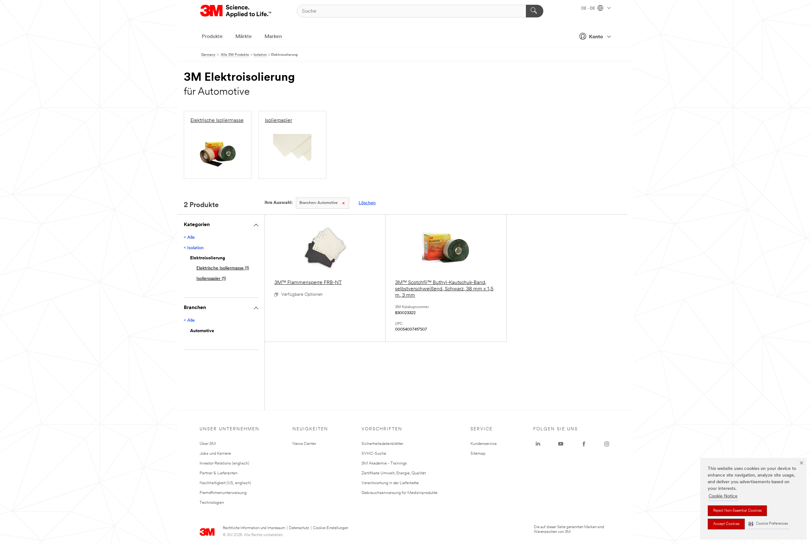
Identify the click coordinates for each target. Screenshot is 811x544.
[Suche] (534, 11)
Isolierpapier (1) (211, 278)
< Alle (189, 237)
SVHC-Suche (373, 454)
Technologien (212, 503)
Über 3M (208, 444)
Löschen (367, 203)
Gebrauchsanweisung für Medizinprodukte (399, 493)
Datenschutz (299, 528)
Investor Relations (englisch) (224, 463)
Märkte (243, 36)
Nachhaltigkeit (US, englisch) (225, 483)
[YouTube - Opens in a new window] (560, 444)
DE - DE (588, 8)
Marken (273, 36)
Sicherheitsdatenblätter (382, 444)
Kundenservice (483, 444)
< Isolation (194, 248)
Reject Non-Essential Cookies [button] (737, 511)
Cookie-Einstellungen (330, 528)
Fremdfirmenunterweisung (223, 493)
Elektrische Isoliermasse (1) (222, 268)
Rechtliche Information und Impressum (254, 528)
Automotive (318, 203)
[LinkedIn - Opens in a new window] (538, 444)
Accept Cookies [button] (726, 524)
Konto (596, 37)
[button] (768, 524)
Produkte (212, 36)
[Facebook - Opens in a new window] (584, 444)
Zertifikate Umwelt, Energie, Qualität (393, 473)
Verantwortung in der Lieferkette (390, 483)
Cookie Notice (723, 496)
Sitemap (478, 454)
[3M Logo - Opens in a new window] (236, 11)
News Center (304, 444)
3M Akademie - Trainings (384, 463)
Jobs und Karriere (215, 454)
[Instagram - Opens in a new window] (606, 444)
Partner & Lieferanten (219, 473)
